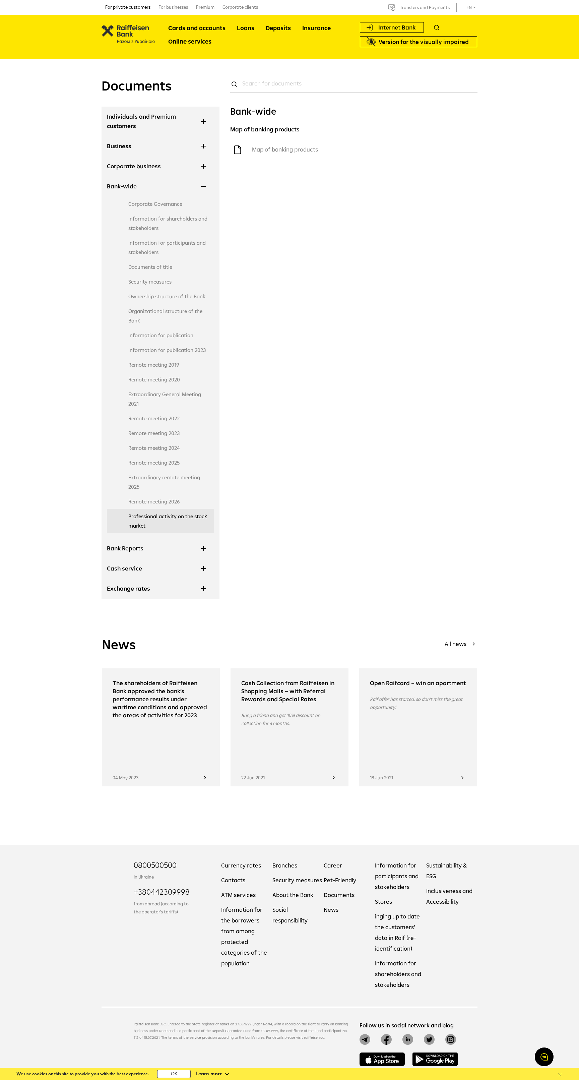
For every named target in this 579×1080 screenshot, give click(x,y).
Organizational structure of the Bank (165, 316)
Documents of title (150, 266)
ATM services (238, 895)
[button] (544, 1056)
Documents (339, 895)
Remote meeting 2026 (154, 501)
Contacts (233, 880)
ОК (174, 1074)
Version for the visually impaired (424, 42)
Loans (245, 28)
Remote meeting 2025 (154, 462)
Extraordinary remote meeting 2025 (164, 482)
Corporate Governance (155, 203)
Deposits (278, 28)
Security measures (150, 281)
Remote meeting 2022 (154, 418)
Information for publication (160, 335)
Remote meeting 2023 (154, 433)
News (331, 909)
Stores (383, 901)
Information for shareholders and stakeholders (167, 223)
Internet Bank (396, 27)
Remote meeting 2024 (154, 447)
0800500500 (155, 865)
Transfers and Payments (425, 7)
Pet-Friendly (340, 880)
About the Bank (292, 895)
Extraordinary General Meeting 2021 (164, 399)
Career (333, 865)
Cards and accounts (197, 28)
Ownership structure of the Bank (166, 296)
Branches (284, 865)
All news (455, 644)
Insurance (316, 28)
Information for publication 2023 (167, 350)
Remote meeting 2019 (153, 364)
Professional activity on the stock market (167, 521)
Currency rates (241, 865)
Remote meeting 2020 (154, 379)
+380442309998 (162, 892)
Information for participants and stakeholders (167, 247)
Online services (189, 41)
